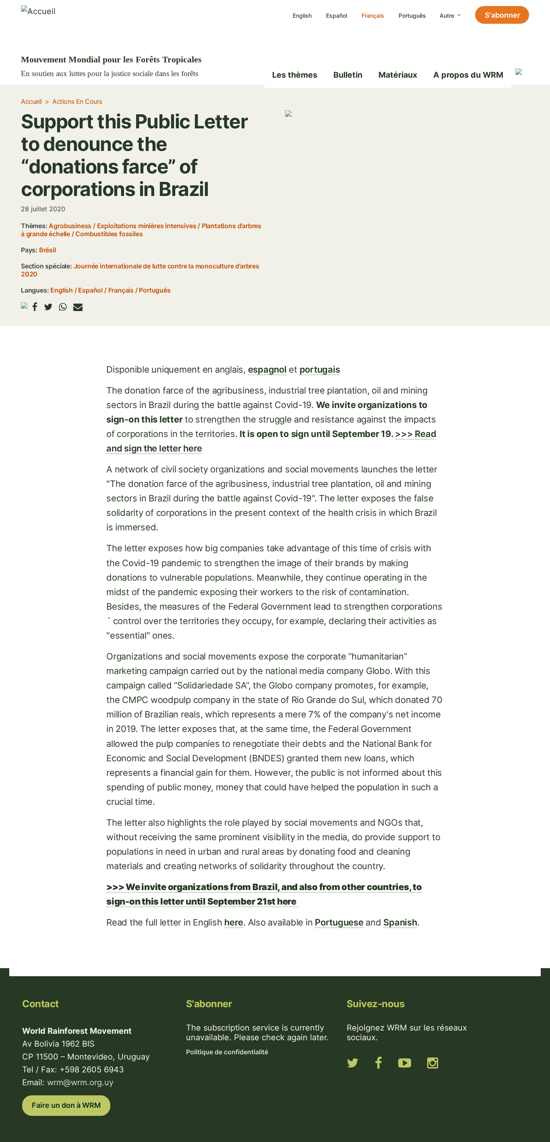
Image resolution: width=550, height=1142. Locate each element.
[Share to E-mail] (78, 306)
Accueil (31, 101)
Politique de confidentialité (227, 1052)
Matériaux (397, 75)
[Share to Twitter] (48, 306)
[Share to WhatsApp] (63, 306)
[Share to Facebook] (34, 306)
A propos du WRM (468, 75)
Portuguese (339, 922)
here (233, 922)
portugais (320, 369)
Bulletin (347, 75)
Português (412, 15)
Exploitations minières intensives (146, 226)
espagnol (267, 369)
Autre (448, 15)
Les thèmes (294, 75)
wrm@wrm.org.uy (80, 1082)
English (302, 15)
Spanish (400, 922)
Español (336, 15)
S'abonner (502, 15)
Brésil (47, 250)
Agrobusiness (70, 226)
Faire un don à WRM (66, 1105)
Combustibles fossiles (109, 234)
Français (373, 15)
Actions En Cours (77, 101)
